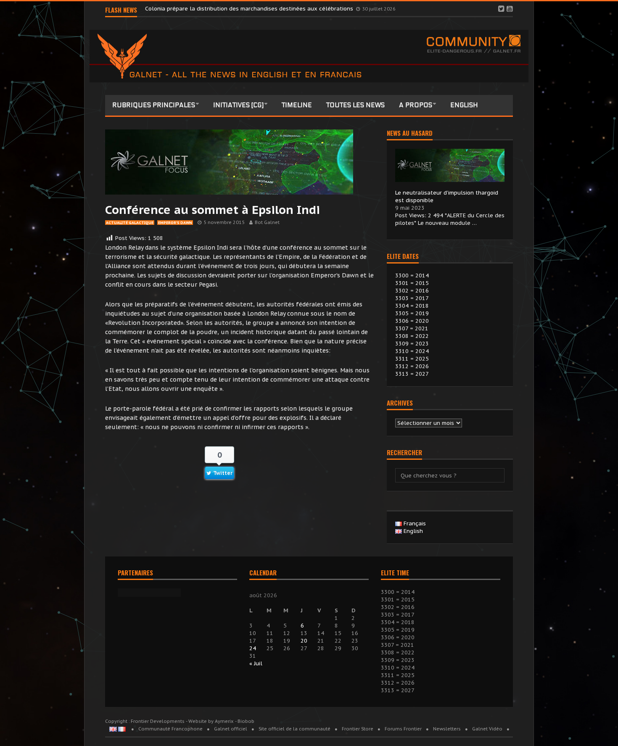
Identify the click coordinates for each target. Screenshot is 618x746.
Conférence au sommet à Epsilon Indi (212, 209)
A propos (415, 105)
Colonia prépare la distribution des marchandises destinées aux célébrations (250, 9)
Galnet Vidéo (487, 729)
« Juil (255, 663)
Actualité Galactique (129, 222)
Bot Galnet (267, 222)
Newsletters (447, 729)
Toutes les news (355, 105)
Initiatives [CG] (238, 105)
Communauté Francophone (170, 729)
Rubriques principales (153, 105)
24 (252, 648)
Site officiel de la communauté (294, 729)
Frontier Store (357, 729)
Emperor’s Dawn (175, 222)
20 (304, 640)
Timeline (297, 105)
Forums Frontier (403, 729)
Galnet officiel (230, 729)
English (464, 105)
